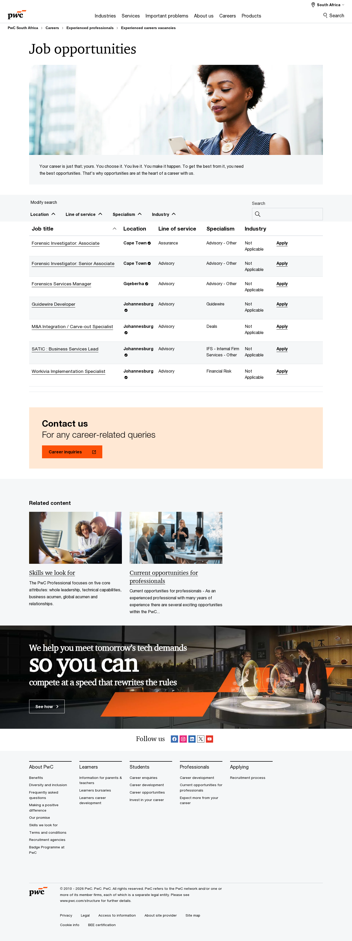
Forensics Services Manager (61, 283)
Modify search (43, 202)
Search (336, 15)
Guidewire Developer (53, 304)
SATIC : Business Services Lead (65, 348)
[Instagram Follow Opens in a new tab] (183, 739)
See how (44, 706)
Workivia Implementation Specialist (68, 371)
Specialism (124, 214)
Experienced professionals (90, 28)
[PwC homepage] (17, 13)
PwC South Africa (23, 28)
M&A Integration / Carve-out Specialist (72, 326)
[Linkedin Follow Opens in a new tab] (192, 739)
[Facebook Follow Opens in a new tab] (174, 739)
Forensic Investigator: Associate (65, 243)
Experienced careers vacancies (148, 28)
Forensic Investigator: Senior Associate (73, 263)
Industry (160, 214)
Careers (52, 28)
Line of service (81, 214)
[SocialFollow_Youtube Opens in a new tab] (209, 739)
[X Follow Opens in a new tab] (200, 739)
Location (39, 214)
